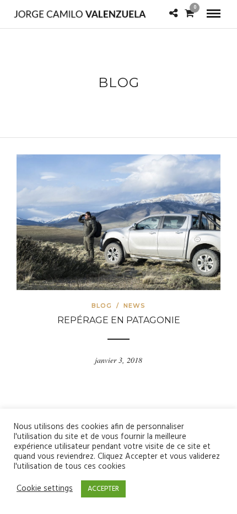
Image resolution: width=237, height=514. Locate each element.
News (134, 305)
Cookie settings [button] (45, 489)
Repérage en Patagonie (118, 320)
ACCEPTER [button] (103, 489)
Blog (101, 305)
